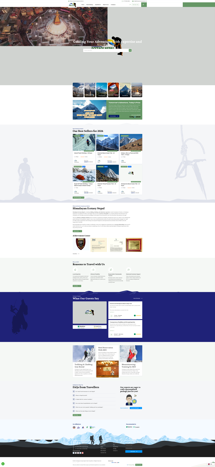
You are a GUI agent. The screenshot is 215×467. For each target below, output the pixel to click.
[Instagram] (78, 453)
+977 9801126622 (126, 1)
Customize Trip (103, 452)
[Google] (98, 326)
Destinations (103, 442)
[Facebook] (73, 453)
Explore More (76, 231)
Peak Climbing (101, 95)
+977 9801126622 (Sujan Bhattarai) (81, 446)
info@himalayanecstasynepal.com (140, 1)
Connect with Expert (135, 408)
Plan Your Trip (135, 4)
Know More (76, 285)
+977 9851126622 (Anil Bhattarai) (81, 448)
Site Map (114, 448)
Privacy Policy (132, 464)
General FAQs (115, 446)
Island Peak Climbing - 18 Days (83, 153)
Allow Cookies (139, 464)
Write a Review (103, 450)
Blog (114, 444)
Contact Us (115, 450)
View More (75, 253)
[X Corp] (76, 453)
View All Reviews (136, 298)
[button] (130, 50)
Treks (78, 95)
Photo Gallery (103, 444)
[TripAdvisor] (81, 326)
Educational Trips (137, 95)
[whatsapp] (2, 463)
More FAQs (76, 415)
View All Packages (77, 197)
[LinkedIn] (80, 453)
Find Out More (113, 116)
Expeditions (125, 95)
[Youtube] (82, 453)
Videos (102, 446)
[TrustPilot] (136, 427)
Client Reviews (103, 448)
